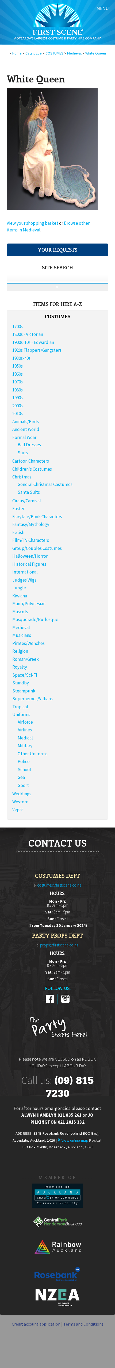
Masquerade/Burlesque (35, 619)
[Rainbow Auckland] (57, 1258)
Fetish (18, 532)
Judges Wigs (24, 580)
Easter (18, 508)
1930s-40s (21, 358)
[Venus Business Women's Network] (57, 1305)
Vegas (18, 809)
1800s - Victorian (27, 334)
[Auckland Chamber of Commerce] (57, 1206)
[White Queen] (52, 208)
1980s (17, 390)
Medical (25, 738)
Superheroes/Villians (32, 699)
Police (24, 761)
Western (20, 802)
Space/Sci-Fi (24, 675)
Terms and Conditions (83, 1324)
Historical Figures (29, 564)
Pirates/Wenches (28, 643)
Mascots (20, 612)
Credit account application (36, 1324)
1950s (17, 366)
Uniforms (21, 714)
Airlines (25, 730)
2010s (17, 413)
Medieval (74, 53)
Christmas (21, 477)
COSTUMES (54, 53)
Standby (20, 683)
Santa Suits (29, 492)
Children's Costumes (32, 469)
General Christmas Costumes (45, 484)
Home (17, 53)
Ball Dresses (29, 445)
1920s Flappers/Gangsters (37, 350)
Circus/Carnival (26, 501)
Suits (23, 453)
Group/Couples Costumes (37, 548)
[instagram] (65, 1002)
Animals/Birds (25, 421)
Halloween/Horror (30, 556)
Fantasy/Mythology (30, 524)
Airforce (25, 722)
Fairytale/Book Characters (37, 517)
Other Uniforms (33, 754)
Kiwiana (19, 596)
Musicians (21, 635)
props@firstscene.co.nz (59, 945)
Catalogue (33, 53)
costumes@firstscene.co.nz (59, 885)
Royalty (19, 667)
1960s (17, 374)
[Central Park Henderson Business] (57, 1232)
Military (25, 746)
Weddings (21, 794)
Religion (20, 651)
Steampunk (23, 691)
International (25, 572)
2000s (17, 406)
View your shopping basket (32, 223)
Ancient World (25, 429)
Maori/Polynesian (28, 604)
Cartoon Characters (30, 461)
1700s (17, 326)
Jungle (19, 588)
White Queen (95, 53)
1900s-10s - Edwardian (33, 342)
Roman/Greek (25, 659)
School (24, 769)
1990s (17, 398)
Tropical (20, 707)
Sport (23, 785)
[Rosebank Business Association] (57, 1284)
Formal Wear (24, 437)
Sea (21, 777)
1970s (17, 382)
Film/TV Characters (30, 540)
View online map (75, 1140)
